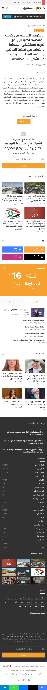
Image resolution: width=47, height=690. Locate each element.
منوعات (41, 547)
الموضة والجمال (38, 499)
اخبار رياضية (39, 472)
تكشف (10, 598)
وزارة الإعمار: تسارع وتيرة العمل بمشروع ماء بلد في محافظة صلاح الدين (35, 198)
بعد (16, 598)
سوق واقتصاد (39, 525)
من (25, 606)
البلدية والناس (39, 487)
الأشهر (35, 302)
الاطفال (41, 484)
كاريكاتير (41, 540)
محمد (42, 606)
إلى (37, 598)
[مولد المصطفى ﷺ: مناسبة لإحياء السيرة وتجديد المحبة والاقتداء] (35, 393)
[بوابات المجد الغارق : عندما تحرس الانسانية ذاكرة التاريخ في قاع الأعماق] (12, 365)
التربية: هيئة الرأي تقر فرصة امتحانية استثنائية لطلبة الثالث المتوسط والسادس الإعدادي (35, 225)
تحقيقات (41, 502)
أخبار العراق (32, 25)
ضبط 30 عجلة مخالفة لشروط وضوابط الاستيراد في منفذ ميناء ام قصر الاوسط (12, 198)
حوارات (41, 521)
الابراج (41, 480)
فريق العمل (26, 674)
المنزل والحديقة (38, 495)
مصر (35, 606)
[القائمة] (3, 9)
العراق (22, 598)
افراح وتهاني (39, 476)
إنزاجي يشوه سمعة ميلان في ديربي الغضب (16, 311)
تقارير (42, 506)
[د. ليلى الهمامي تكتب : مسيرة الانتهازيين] (12, 393)
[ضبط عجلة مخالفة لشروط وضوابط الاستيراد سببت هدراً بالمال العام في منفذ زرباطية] (38, 580)
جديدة (42, 602)
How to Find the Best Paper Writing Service (28, 340)
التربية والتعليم (39, 491)
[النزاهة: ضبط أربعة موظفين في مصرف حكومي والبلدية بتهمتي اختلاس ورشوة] (12, 213)
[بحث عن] (44, 9)
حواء (42, 517)
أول (43, 598)
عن (11, 602)
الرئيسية (40, 25)
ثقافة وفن (40, 514)
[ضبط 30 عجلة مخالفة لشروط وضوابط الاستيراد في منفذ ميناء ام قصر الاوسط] (12, 188)
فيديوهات (40, 532)
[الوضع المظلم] (7, 9)
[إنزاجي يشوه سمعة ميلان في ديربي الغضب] (37, 312)
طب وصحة (40, 529)
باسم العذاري (15, 670)
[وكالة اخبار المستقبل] (31, 8)
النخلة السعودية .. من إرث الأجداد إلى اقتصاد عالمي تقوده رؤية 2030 (36, 378)
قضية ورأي (40, 536)
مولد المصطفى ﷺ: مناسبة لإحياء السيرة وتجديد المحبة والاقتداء (35, 404)
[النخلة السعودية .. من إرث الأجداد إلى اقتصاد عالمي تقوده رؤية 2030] (35, 366)
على (16, 602)
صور (22, 602)
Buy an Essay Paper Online (34, 327)
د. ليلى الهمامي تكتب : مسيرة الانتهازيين (13, 403)
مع (30, 606)
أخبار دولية (40, 469)
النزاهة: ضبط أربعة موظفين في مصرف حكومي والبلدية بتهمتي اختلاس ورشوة (13, 224)
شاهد (28, 602)
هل (20, 606)
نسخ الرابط (23, 121)
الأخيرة (11, 302)
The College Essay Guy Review (33, 320)
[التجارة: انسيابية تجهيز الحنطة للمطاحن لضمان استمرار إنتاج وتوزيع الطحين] (9, 572)
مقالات (41, 544)
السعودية (30, 598)
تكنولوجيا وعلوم (38, 510)
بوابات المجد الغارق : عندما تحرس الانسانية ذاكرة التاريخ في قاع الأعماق (12, 376)
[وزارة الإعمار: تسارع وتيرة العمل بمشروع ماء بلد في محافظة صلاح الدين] (34, 188)
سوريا (35, 602)
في (6, 602)
